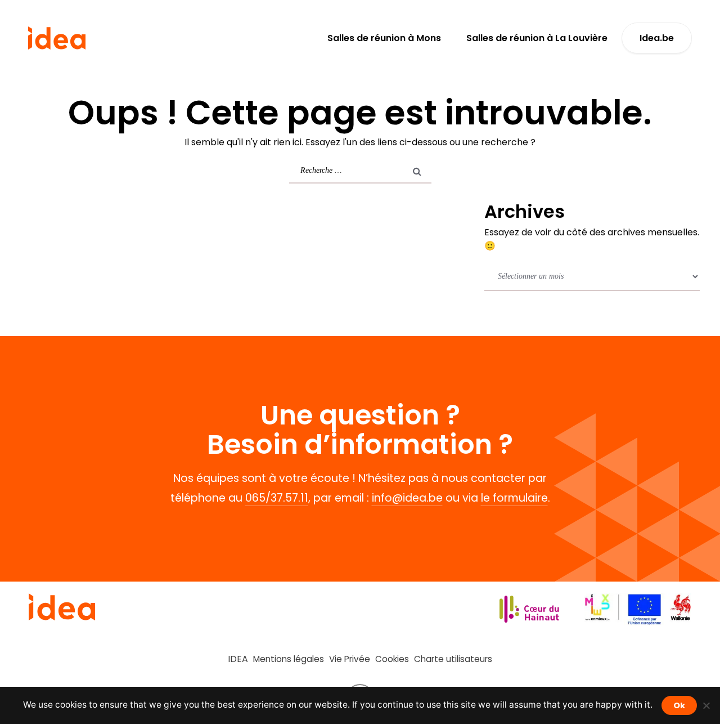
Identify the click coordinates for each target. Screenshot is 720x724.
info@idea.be (407, 498)
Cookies (392, 659)
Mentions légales (288, 659)
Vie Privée (349, 659)
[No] (706, 705)
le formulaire (514, 498)
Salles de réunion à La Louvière (537, 38)
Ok (679, 705)
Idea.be (657, 38)
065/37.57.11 (276, 498)
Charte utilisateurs (453, 659)
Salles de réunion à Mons (384, 38)
